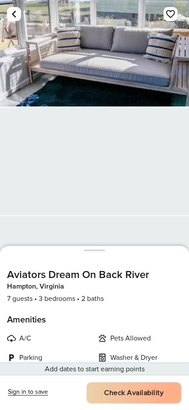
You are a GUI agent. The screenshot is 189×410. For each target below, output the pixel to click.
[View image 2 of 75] (94, 161)
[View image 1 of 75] (94, 53)
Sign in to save (28, 391)
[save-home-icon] (171, 14)
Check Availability (134, 392)
